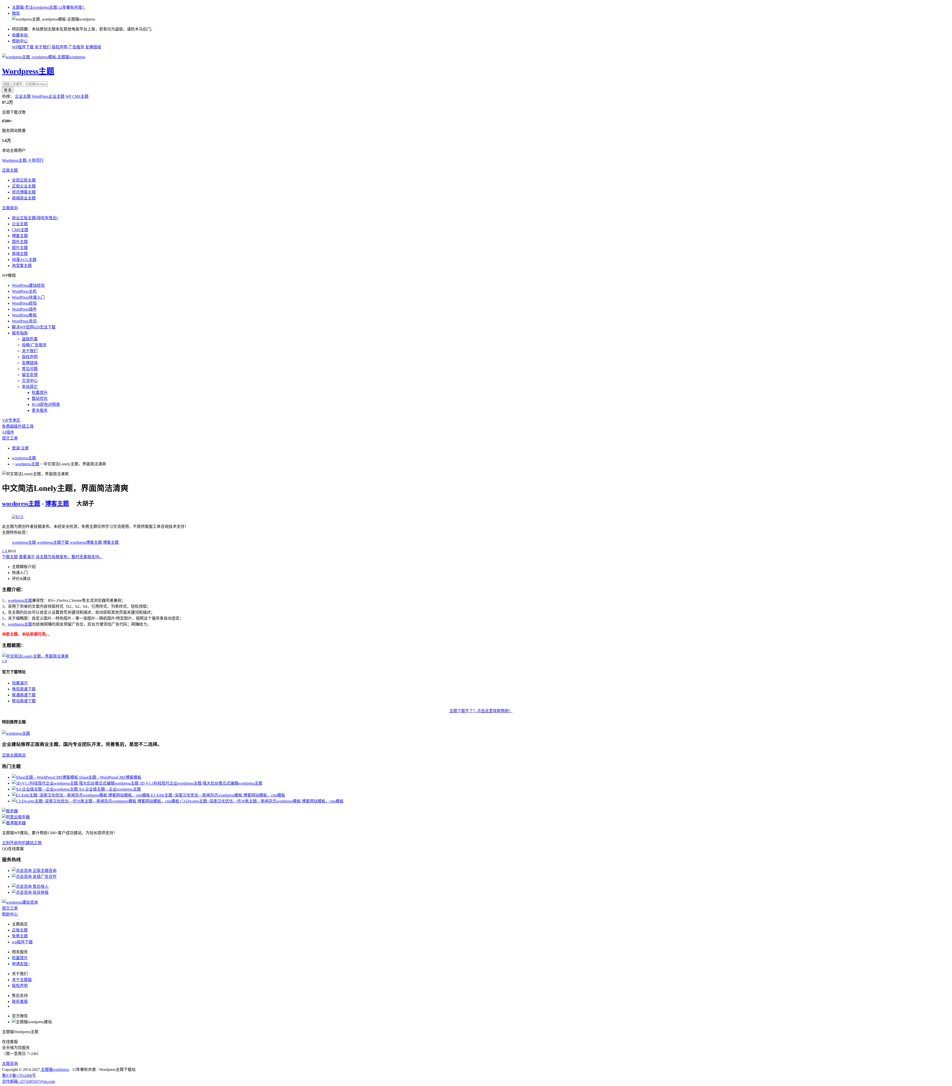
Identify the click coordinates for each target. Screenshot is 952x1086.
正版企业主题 (24, 186)
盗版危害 (30, 339)
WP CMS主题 (77, 96)
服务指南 (20, 333)
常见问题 (30, 369)
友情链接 (93, 47)
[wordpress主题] (17, 517)
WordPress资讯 (24, 321)
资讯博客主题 (24, 192)
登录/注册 (20, 448)
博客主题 (20, 236)
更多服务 (40, 410)
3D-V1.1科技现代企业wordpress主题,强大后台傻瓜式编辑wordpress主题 (201, 783)
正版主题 (10, 170)
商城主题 (20, 254)
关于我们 (43, 47)
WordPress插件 (24, 309)
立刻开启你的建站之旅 (22, 843)
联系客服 (20, 1001)
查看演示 (27, 557)
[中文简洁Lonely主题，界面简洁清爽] (35, 656)
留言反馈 (30, 375)
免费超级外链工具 (18, 426)
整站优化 (40, 398)
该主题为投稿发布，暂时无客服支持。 (69, 557)
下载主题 (10, 557)
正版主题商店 (14, 755)
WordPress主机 (24, 291)
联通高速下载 (24, 695)
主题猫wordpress (54, 1069)
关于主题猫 (22, 980)
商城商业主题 (24, 198)
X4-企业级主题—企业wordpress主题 (110, 789)
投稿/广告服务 (34, 345)
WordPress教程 (24, 315)
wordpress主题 (24, 458)
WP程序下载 (23, 47)
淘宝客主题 (22, 265)
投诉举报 (40, 892)
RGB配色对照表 (46, 404)
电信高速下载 (24, 689)
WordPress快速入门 (28, 297)
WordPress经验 (24, 303)
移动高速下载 (24, 701)
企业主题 (23, 96)
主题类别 (10, 208)
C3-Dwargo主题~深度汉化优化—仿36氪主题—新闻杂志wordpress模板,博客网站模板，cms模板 (262, 801)
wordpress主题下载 (53, 542)
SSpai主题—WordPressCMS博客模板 (110, 777)
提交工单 (10, 438)
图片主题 (20, 248)
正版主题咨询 (44, 870)
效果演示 (20, 683)
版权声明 (59, 47)
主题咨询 (10, 1063)
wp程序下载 (22, 942)
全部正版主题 (24, 180)
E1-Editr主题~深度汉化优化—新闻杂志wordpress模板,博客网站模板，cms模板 (218, 795)
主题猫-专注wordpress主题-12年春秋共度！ (49, 7)
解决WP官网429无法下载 (34, 327)
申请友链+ (21, 964)
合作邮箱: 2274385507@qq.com (28, 1081)
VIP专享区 (11, 420)
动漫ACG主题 (24, 259)
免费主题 (20, 936)
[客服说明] (20, 902)
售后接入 (40, 886)
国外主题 (20, 242)
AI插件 (8, 432)
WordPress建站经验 (28, 285)
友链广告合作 (44, 876)
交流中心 (30, 381)
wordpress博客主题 (86, 542)
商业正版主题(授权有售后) (35, 218)
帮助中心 (20, 41)
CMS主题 (20, 230)
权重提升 (40, 392)
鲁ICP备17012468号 (19, 1075)
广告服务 (76, 47)
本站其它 (30, 386)
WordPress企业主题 (48, 96)
